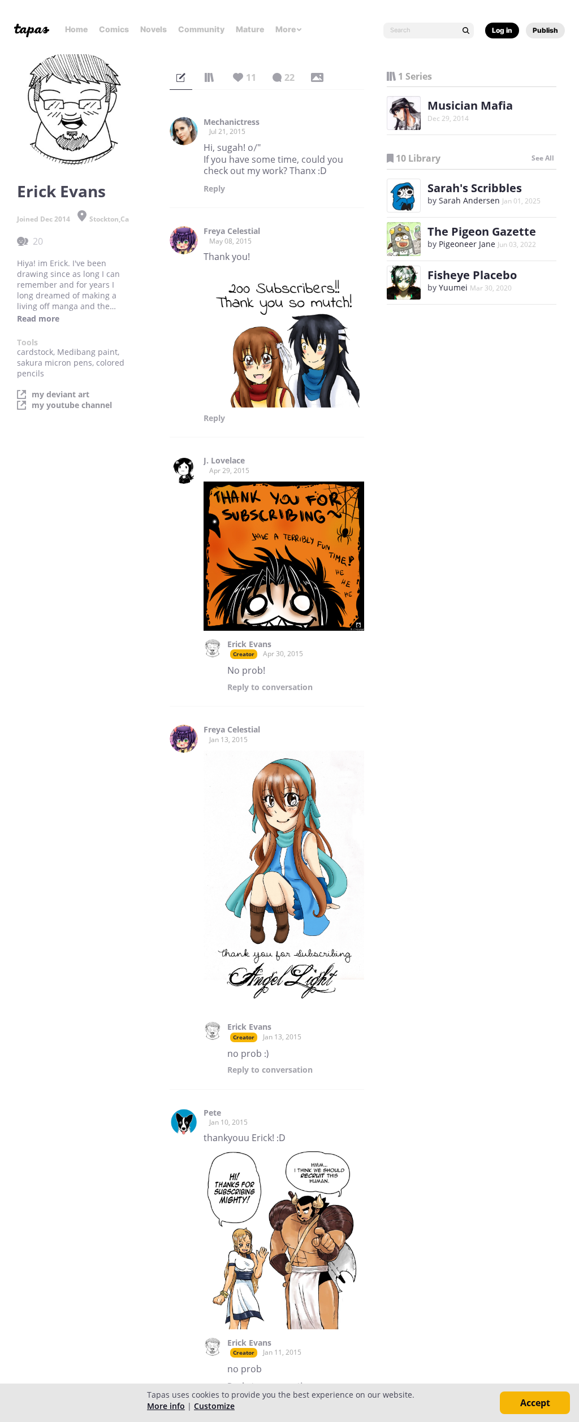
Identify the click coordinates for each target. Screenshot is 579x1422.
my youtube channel (72, 405)
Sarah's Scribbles (474, 188)
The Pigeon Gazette (481, 231)
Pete (212, 1113)
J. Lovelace (224, 461)
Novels (153, 29)
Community (201, 29)
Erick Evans (249, 644)
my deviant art (60, 394)
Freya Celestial (232, 231)
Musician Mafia (470, 105)
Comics (114, 29)
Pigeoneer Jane (468, 244)
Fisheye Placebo (472, 275)
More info (166, 1406)
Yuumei (453, 287)
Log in (502, 30)
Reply (214, 189)
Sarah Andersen (469, 200)
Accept (535, 1403)
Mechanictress (232, 122)
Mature (250, 29)
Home (76, 29)
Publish (545, 30)
